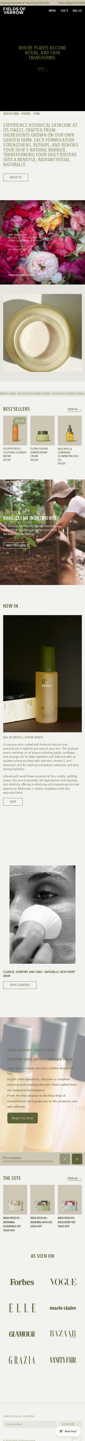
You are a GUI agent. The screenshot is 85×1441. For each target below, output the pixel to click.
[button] (77, 10)
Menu (52, 11)
